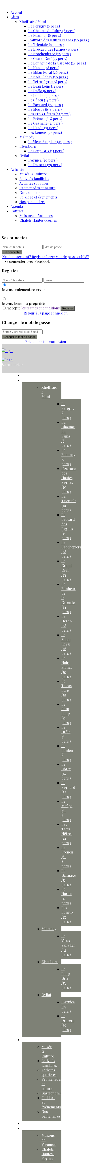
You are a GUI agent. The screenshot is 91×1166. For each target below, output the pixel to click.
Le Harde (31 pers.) (43, 127)
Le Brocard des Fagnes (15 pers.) (54, 49)
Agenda (17, 206)
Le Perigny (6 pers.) (44, 26)
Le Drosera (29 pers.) (45, 164)
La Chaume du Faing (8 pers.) (51, 30)
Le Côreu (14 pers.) (43, 100)
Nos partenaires (32, 201)
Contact (17, 211)
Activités (17, 169)
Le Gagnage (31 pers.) (45, 123)
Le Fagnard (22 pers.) (45, 104)
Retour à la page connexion (46, 313)
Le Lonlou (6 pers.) (43, 95)
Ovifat (24, 155)
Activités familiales (34, 178)
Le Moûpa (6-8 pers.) (45, 109)
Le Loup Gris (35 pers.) (46, 151)
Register (67, 308)
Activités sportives (34, 183)
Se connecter (12, 252)
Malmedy (26, 137)
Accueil (16, 12)
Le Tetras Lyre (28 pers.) (47, 81)
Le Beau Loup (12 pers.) (46, 86)
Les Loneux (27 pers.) (45, 132)
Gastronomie (29, 192)
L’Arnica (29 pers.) (42, 160)
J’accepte (33, 308)
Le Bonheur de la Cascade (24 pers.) (57, 63)
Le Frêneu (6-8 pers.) (45, 118)
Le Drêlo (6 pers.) (42, 90)
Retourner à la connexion (45, 341)
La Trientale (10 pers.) (46, 44)
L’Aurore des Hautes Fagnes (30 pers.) (58, 40)
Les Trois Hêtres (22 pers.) (49, 114)
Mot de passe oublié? (72, 256)
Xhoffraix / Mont (32, 21)
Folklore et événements (38, 197)
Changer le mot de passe (20, 336)
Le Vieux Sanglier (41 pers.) (50, 141)
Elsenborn (27, 146)
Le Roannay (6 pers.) (44, 35)
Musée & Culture (33, 174)
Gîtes (15, 17)
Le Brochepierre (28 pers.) (49, 53)
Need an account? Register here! (28, 256)
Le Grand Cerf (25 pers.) (47, 58)
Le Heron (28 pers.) (43, 67)
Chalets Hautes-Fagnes (38, 220)
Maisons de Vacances (36, 215)
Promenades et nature (37, 188)
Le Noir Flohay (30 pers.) (48, 77)
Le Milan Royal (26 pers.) (48, 72)
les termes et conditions (40, 308)
